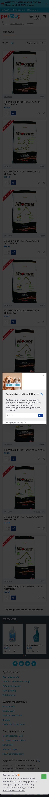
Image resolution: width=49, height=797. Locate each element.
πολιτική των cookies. (14, 790)
